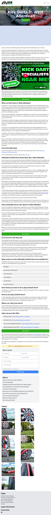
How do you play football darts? (11, 395)
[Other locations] (44, 3)
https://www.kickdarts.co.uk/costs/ (21, 320)
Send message (20, 372)
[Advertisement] (25, 35)
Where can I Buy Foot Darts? (10, 398)
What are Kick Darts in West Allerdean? (12, 380)
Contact (3, 504)
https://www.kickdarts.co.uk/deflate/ (30, 327)
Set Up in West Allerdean (7, 502)
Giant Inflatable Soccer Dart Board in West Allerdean (16, 386)
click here (27, 154)
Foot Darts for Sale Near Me (10, 389)
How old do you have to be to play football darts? (15, 393)
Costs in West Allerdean (7, 499)
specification (45, 192)
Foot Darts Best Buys (8, 382)
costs (21, 143)
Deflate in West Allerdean (7, 496)
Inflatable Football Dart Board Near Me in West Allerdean (17, 384)
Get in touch (25, 20)
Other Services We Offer (9, 400)
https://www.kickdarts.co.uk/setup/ (30, 323)
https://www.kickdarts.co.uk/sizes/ (21, 316)
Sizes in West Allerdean (7, 500)
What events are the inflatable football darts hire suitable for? (18, 391)
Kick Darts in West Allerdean (8, 497)
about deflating (37, 334)
